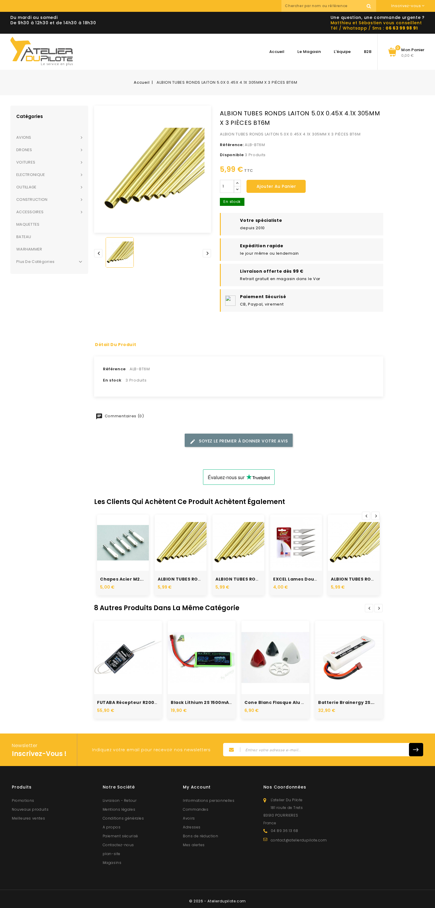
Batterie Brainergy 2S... (346, 702)
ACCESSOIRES (30, 212)
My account (197, 787)
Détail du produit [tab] (115, 345)
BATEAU (23, 237)
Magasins (112, 862)
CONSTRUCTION (32, 199)
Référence (114, 369)
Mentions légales (119, 809)
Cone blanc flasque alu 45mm (280, 702)
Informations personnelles (208, 800)
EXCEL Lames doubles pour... (307, 579)
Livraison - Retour (120, 800)
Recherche (369, 6)
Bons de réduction (200, 835)
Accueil (277, 51)
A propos (112, 827)
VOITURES (25, 162)
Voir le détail (129, 553)
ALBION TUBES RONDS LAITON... (193, 579)
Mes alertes (194, 844)
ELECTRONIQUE (30, 174)
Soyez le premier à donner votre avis (243, 441)
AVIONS (23, 137)
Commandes (195, 809)
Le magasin (309, 51)
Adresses (192, 827)
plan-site (111, 853)
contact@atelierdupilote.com (299, 840)
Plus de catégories (35, 261)
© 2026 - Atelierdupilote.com (217, 901)
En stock (112, 380)
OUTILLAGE (26, 187)
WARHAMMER (29, 249)
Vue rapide (117, 535)
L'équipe (342, 51)
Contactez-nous (118, 844)
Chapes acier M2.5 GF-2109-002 (138, 579)
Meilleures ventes (28, 818)
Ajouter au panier (276, 186)
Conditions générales (123, 818)
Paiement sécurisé (120, 835)
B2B (368, 51)
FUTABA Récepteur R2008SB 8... (134, 702)
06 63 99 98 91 (402, 28)
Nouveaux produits (30, 809)
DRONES (24, 150)
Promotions (23, 800)
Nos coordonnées (284, 787)
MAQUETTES (28, 224)
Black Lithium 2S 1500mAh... (203, 702)
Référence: (232, 145)
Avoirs (189, 818)
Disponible (232, 155)
